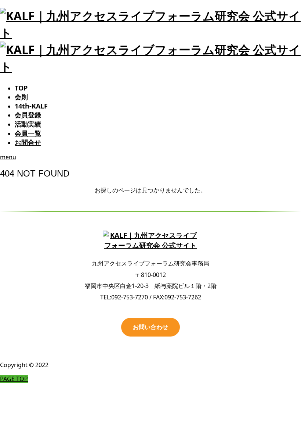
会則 (21, 96)
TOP (21, 87)
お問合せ (28, 142)
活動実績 (28, 124)
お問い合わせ (150, 327)
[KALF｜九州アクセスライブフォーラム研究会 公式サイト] (150, 240)
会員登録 (28, 114)
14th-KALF (31, 106)
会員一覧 (28, 133)
